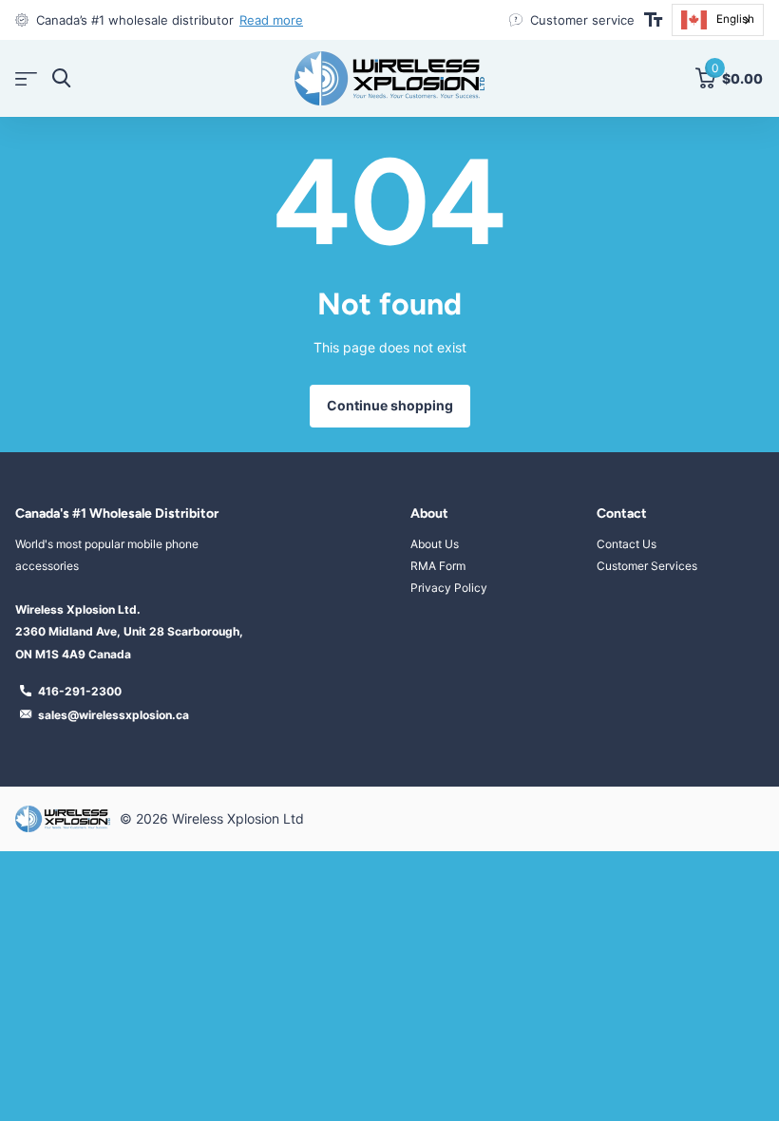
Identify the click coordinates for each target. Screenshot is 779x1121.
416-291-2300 (80, 691)
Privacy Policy (448, 587)
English (735, 19)
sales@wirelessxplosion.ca (113, 715)
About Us (434, 544)
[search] (61, 78)
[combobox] (718, 20)
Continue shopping (390, 405)
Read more (271, 20)
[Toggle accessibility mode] (653, 20)
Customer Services (647, 566)
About (429, 513)
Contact (622, 513)
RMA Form (438, 566)
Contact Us (626, 544)
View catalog (26, 78)
